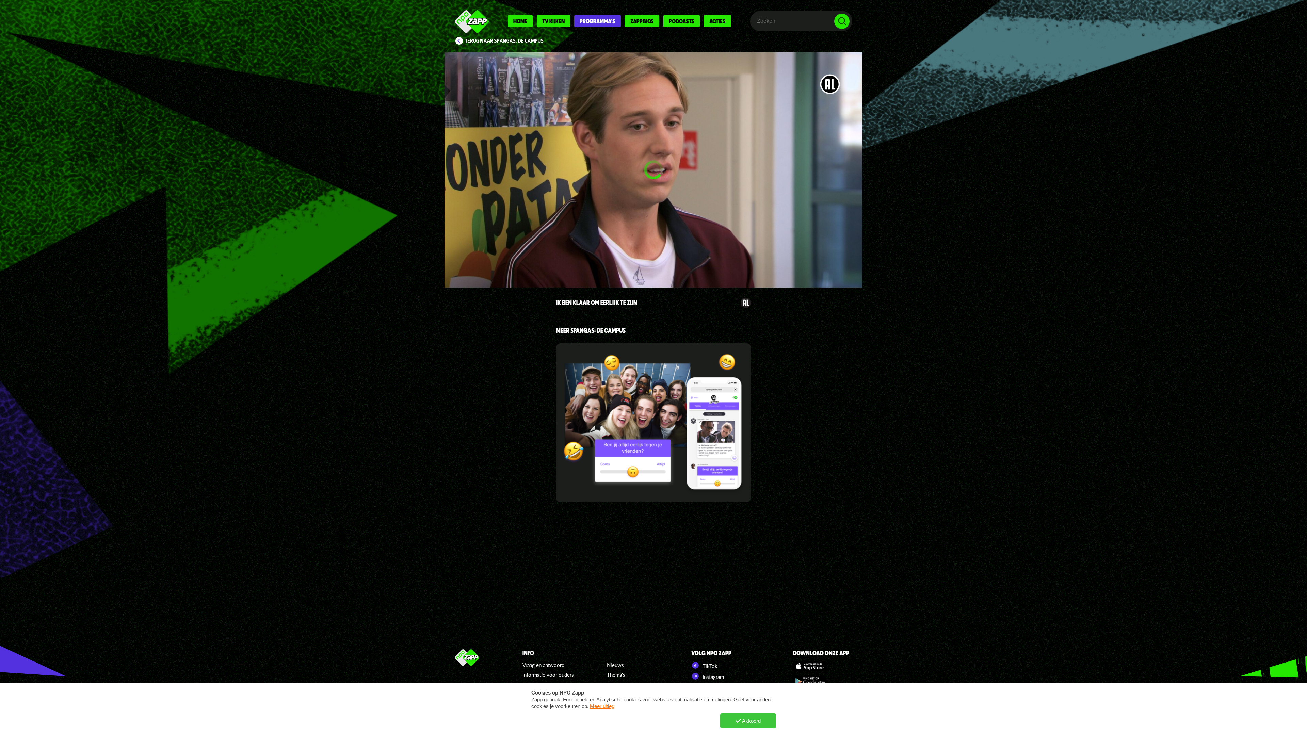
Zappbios (642, 21)
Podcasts (681, 21)
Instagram (712, 677)
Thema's (616, 675)
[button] (653, 170)
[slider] (655, 250)
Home (520, 21)
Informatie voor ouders (548, 675)
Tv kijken (553, 21)
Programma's (597, 21)
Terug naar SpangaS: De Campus (504, 41)
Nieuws (615, 665)
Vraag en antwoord (543, 665)
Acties (717, 21)
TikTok (709, 666)
